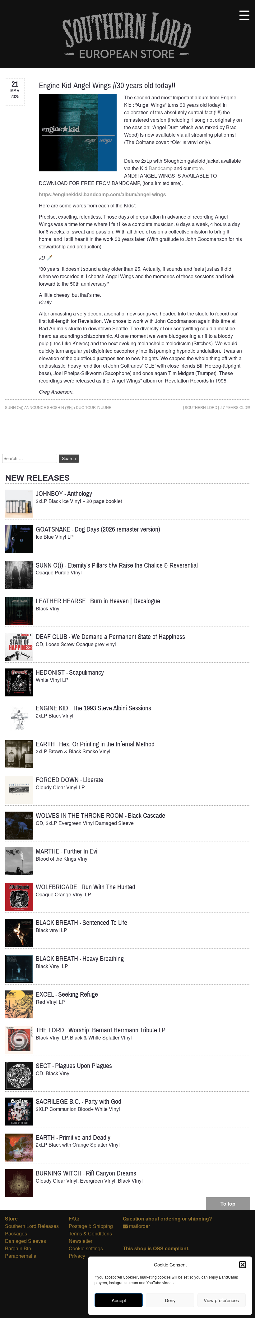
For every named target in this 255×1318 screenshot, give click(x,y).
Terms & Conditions (90, 1233)
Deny (170, 1300)
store (197, 168)
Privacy (77, 1255)
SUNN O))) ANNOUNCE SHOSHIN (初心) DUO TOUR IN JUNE (58, 407)
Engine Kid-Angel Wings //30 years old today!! (107, 85)
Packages (16, 1233)
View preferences (221, 1300)
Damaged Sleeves (25, 1240)
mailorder (139, 1226)
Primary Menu (244, 15)
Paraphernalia (20, 1255)
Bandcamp (161, 168)
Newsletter (80, 1240)
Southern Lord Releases (32, 1226)
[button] (242, 1264)
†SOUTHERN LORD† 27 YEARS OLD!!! (216, 407)
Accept (119, 1300)
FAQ (74, 1218)
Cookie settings (86, 1248)
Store (11, 1218)
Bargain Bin (18, 1248)
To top (227, 1203)
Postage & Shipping (91, 1226)
